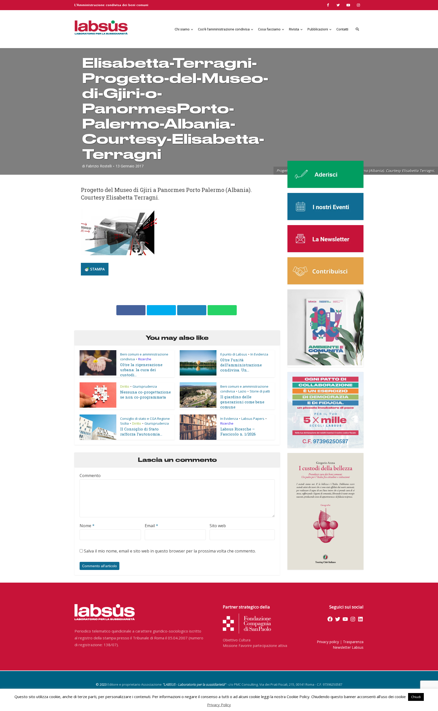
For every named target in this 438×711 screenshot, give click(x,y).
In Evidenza (259, 354)
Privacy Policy (219, 704)
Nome (87, 525)
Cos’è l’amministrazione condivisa (224, 29)
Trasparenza (353, 641)
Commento (90, 475)
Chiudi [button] (416, 697)
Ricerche (144, 359)
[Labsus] (101, 27)
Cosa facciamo (269, 29)
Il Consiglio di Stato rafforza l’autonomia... (141, 431)
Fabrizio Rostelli (99, 166)
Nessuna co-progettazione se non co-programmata (145, 394)
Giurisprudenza (145, 386)
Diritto (124, 386)
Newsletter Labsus (348, 647)
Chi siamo (182, 29)
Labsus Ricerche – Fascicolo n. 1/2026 (238, 431)
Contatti (342, 29)
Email (151, 525)
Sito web (218, 525)
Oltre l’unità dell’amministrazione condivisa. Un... (241, 364)
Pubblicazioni (317, 29)
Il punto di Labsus (233, 354)
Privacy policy (328, 641)
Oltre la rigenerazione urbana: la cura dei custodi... (141, 369)
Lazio (242, 391)
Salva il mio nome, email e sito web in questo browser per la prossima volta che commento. (170, 551)
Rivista (294, 29)
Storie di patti (260, 391)
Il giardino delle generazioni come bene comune (242, 401)
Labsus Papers (252, 418)
